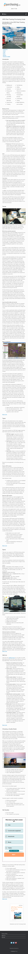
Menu (5, 14)
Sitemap (3, 937)
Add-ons (4, 55)
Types (4, 52)
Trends (4, 51)
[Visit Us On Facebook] (14, 943)
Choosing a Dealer (6, 56)
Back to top (4, 414)
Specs (4, 53)
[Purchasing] (14, 4)
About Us (3, 935)
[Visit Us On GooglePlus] (16, 943)
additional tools (12, 657)
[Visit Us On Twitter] (11, 943)
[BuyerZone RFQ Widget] (14, 839)
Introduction (5, 49)
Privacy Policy (4, 933)
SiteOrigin (13, 951)
